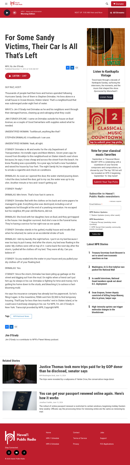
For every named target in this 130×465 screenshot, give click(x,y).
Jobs (102, 433)
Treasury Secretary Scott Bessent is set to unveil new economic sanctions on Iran (108, 255)
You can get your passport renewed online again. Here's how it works (81, 395)
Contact (76, 433)
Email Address (95, 204)
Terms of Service (80, 438)
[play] (7, 12)
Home (48, 433)
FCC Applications (107, 444)
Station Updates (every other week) (105, 215)
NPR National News (21, 316)
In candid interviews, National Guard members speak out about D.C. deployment (107, 281)
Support (103, 438)
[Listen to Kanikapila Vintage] (106, 47)
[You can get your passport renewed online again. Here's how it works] (20, 400)
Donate (120, 4)
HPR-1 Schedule (52, 438)
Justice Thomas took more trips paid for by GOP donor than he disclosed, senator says (81, 368)
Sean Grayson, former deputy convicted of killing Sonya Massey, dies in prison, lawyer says (108, 295)
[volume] (14, 13)
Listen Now (106, 97)
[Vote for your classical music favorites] (106, 126)
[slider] (18, 12)
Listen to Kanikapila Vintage (106, 73)
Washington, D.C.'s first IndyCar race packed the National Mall (108, 268)
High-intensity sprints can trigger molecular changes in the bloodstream (107, 309)
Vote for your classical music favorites (105, 152)
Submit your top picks (106, 181)
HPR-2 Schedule (52, 444)
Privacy (76, 444)
